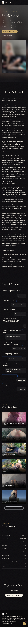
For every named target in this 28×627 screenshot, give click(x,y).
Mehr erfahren (8, 35)
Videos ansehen (9, 31)
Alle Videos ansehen (14, 508)
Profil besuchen (14, 595)
